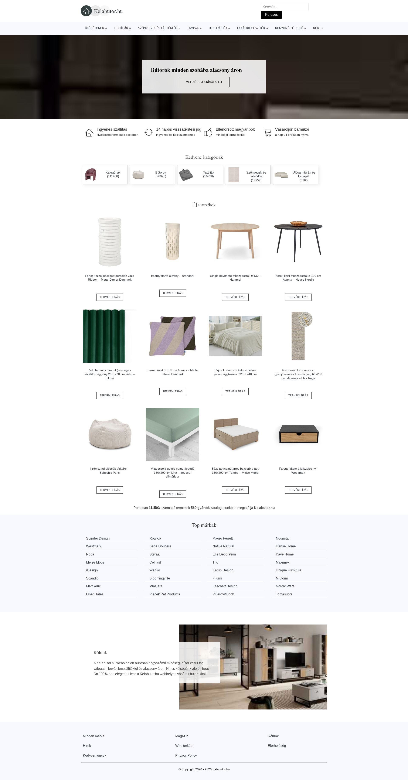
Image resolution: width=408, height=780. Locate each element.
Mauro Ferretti (223, 538)
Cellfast (155, 562)
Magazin (181, 736)
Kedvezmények (94, 755)
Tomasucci (284, 594)
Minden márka (93, 736)
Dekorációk (218, 28)
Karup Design (222, 570)
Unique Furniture (288, 570)
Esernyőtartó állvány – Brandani (172, 275)
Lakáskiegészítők (251, 28)
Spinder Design (98, 538)
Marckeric (93, 586)
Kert (317, 28)
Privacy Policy (186, 755)
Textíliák (121, 28)
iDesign (92, 570)
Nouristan (283, 538)
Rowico (155, 538)
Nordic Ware (285, 586)
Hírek (87, 746)
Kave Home (285, 554)
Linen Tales (94, 594)
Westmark (93, 546)
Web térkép (184, 746)
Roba (90, 554)
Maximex (282, 562)
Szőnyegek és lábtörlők (158, 28)
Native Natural (223, 546)
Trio (215, 562)
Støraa (154, 554)
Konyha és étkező (289, 28)
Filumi (217, 578)
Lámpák (193, 28)
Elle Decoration (224, 554)
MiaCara (155, 586)
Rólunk (273, 736)
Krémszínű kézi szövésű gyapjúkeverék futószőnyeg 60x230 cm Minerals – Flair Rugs (298, 374)
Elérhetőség (277, 746)
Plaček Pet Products (164, 594)
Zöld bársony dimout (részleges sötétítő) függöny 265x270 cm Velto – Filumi (110, 374)
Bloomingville (159, 578)
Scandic (92, 578)
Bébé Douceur (160, 546)
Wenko (154, 570)
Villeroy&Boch (223, 594)
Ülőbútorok (94, 28)
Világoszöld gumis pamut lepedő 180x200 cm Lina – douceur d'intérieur (172, 472)
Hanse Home (286, 546)
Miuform (282, 578)
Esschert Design (224, 586)
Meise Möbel (95, 562)
